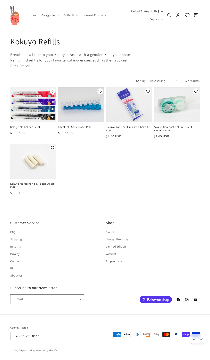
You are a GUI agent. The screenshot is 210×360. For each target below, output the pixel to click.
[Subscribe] (79, 299)
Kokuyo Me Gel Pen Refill (25, 127)
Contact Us (17, 261)
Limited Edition (116, 246)
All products (114, 261)
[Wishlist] (187, 15)
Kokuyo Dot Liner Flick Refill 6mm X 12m (127, 128)
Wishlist (111, 254)
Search (110, 232)
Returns (15, 246)
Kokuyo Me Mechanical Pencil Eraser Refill (32, 185)
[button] (50, 15)
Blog (13, 268)
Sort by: (141, 81)
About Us (16, 275)
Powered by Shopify (46, 350)
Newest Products (117, 239)
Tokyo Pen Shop (27, 350)
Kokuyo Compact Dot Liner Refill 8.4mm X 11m (173, 128)
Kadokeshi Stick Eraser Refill (75, 127)
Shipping (16, 239)
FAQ (12, 232)
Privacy (14, 254)
